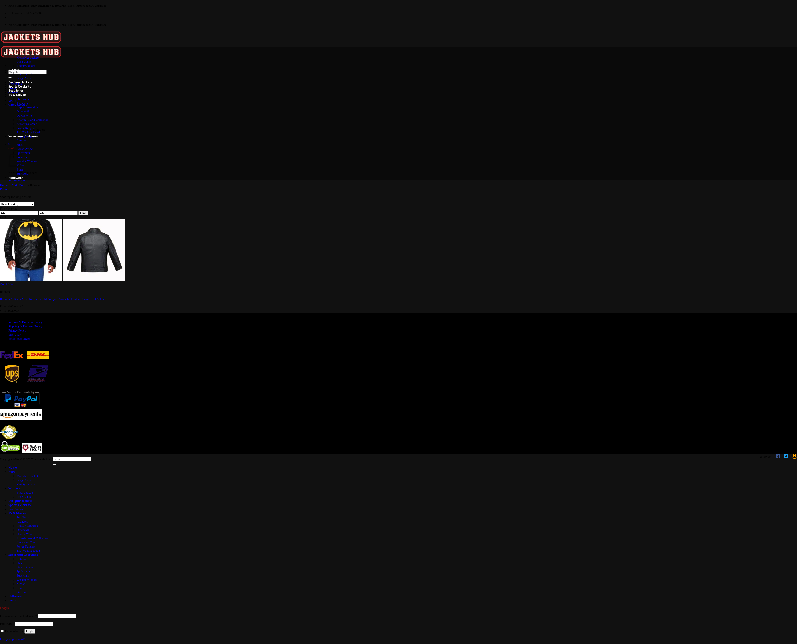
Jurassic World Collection (32, 119)
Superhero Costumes (23, 136)
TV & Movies (17, 94)
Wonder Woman (27, 161)
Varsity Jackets (26, 65)
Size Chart (14, 334)
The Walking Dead (28, 132)
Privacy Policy (17, 330)
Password (7, 623)
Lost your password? (12, 639)
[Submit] (10, 77)
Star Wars (23, 99)
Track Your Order (19, 339)
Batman (21, 140)
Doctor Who (24, 534)
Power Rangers (26, 128)
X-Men (21, 584)
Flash (20, 144)
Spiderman (23, 153)
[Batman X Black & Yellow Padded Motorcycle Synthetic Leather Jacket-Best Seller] (62, 280)
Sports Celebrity (19, 86)
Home (12, 49)
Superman (23, 575)
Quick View (7, 284)
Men (11, 53)
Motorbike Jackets (28, 57)
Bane (20, 169)
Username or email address (18, 616)
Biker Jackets (25, 74)
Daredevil (23, 530)
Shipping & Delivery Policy (25, 326)
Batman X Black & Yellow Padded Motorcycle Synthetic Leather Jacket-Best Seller (52, 299)
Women (14, 70)
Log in (29, 631)
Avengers (22, 103)
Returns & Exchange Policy (25, 322)
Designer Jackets (20, 82)
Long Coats (24, 61)
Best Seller (15, 90)
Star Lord (22, 173)
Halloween (15, 177)
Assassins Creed (27, 124)
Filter (83, 212)
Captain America (27, 525)
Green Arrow (25, 148)
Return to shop (17, 180)
